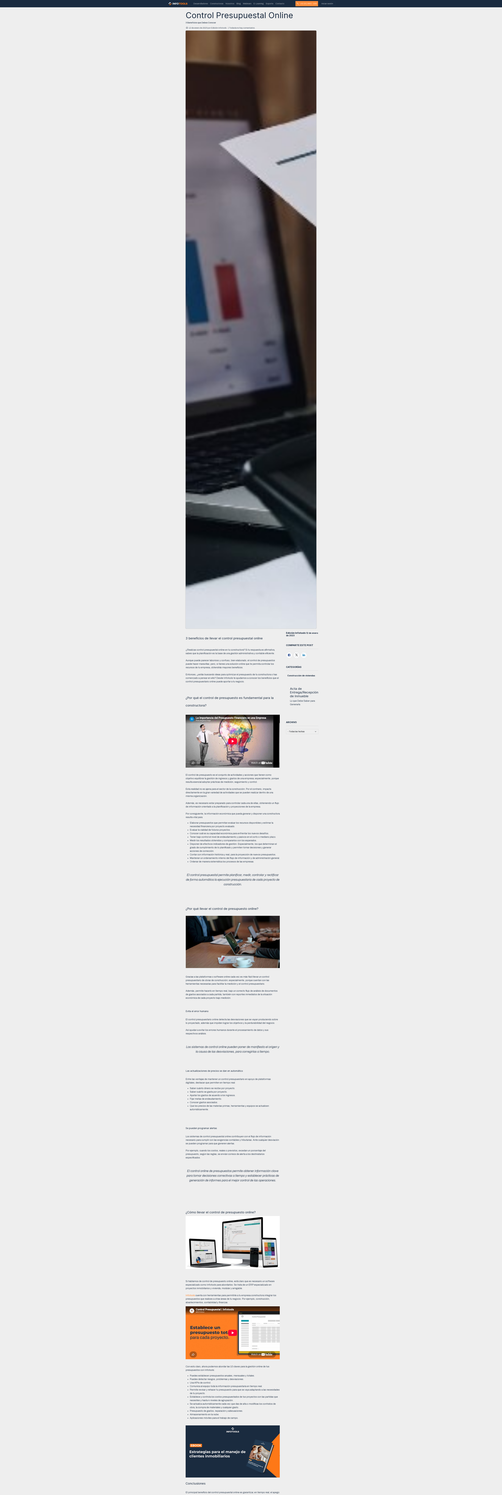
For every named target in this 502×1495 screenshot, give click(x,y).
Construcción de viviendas (301, 675)
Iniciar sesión (327, 3)
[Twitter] (296, 655)
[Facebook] (289, 655)
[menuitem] (200, 3)
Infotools (190, 1295)
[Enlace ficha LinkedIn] (304, 655)
